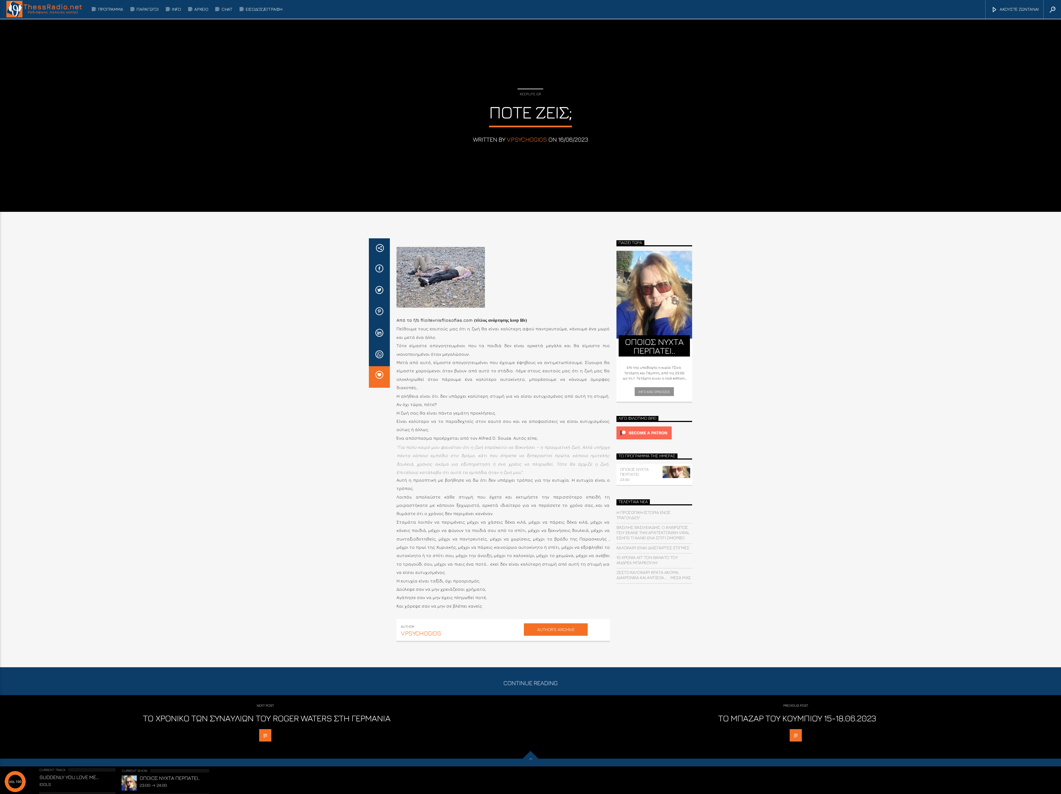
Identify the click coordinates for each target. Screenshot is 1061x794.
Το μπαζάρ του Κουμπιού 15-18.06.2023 (797, 718)
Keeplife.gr (530, 94)
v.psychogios (527, 139)
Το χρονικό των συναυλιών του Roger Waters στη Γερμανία (266, 718)
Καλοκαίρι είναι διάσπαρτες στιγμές (653, 547)
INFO (176, 9)
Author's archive (555, 629)
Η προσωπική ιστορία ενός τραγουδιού (643, 515)
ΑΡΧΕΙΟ (201, 9)
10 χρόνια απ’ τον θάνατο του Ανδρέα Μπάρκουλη (647, 560)
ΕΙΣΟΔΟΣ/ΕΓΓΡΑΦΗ (264, 9)
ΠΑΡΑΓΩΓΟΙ (147, 9)
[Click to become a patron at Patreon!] (654, 432)
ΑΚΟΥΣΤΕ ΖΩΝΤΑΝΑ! (1019, 9)
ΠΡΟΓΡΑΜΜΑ (110, 9)
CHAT (227, 9)
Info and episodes (654, 391)
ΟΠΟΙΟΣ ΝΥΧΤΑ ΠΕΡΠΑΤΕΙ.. (634, 472)
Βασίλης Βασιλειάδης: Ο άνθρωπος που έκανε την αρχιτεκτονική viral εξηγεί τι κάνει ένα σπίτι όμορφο (653, 532)
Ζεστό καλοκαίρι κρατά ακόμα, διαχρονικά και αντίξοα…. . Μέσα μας (653, 575)
